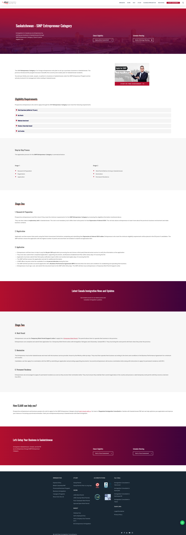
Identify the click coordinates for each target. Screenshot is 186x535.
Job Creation (21, 131)
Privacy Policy (118, 514)
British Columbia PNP (59, 485)
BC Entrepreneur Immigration (82, 523)
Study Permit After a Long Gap (82, 485)
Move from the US (58, 497)
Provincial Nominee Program (61, 488)
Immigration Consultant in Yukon (122, 500)
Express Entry (57, 482)
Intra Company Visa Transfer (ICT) (81, 520)
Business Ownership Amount (25, 126)
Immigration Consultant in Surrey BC (122, 489)
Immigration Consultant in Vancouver (122, 484)
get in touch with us (85, 411)
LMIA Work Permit (78, 495)
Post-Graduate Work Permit (81, 500)
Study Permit (77, 482)
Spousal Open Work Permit (81, 503)
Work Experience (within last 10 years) (27, 110)
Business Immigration (59, 491)
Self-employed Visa (79, 515)
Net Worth (20, 115)
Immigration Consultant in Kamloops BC (122, 495)
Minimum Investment (23, 121)
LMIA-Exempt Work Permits (81, 498)
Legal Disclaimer (119, 511)
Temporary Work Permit (71, 338)
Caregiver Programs (59, 494)
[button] (182, 522)
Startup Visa (77, 513)
